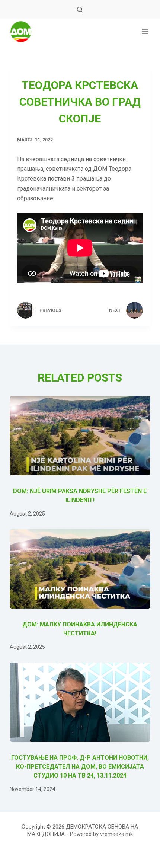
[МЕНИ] (145, 31)
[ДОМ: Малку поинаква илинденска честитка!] (80, 569)
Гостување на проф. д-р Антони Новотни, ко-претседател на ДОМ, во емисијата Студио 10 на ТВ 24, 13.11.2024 (80, 766)
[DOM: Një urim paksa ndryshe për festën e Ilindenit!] (80, 435)
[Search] (80, 9)
